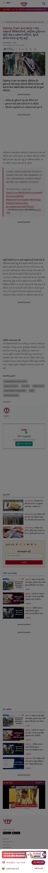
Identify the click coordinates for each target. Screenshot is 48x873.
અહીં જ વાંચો (38, 868)
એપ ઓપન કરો (38, 862)
